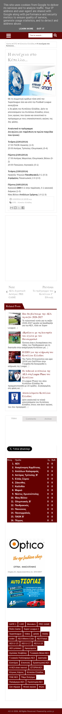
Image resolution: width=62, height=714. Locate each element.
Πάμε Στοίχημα (28, 677)
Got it (40, 28)
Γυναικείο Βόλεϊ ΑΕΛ (39, 653)
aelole (36, 634)
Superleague (15, 634)
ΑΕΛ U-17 (26, 643)
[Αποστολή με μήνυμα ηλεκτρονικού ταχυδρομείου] (11, 207)
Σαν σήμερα (14, 687)
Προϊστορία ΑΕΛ (35, 682)
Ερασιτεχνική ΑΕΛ (41, 663)
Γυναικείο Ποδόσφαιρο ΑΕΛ (22, 658)
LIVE (21, 624)
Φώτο (41, 687)
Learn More (26, 28)
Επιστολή (25, 663)
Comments (31, 419)
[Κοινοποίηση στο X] (19, 207)
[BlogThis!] (15, 207)
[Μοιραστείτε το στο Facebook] (23, 207)
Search (55, 35)
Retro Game (15, 629)
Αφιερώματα (30, 648)
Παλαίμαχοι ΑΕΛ (16, 682)
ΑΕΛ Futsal (42, 638)
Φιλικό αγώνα (29, 687)
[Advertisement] (31, 248)
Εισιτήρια (13, 663)
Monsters (31, 624)
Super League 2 (31, 629)
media (45, 634)
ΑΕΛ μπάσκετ (15, 648)
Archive (48, 419)
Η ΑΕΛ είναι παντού (18, 667)
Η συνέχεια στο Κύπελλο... (22, 56)
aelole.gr (50, 711)
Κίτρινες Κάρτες (16, 672)
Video (14, 418)
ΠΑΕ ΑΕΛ (13, 677)
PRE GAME (44, 624)
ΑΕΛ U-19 (38, 643)
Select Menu (8, 36)
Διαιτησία (42, 658)
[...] (16, 328)
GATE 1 (12, 624)
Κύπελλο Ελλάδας (25, 202)
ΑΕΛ (10, 711)
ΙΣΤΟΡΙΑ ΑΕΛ (36, 667)
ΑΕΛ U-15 (13, 643)
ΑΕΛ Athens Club (26, 638)
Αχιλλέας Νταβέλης (18, 653)
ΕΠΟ (14, 202)
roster (12, 638)
